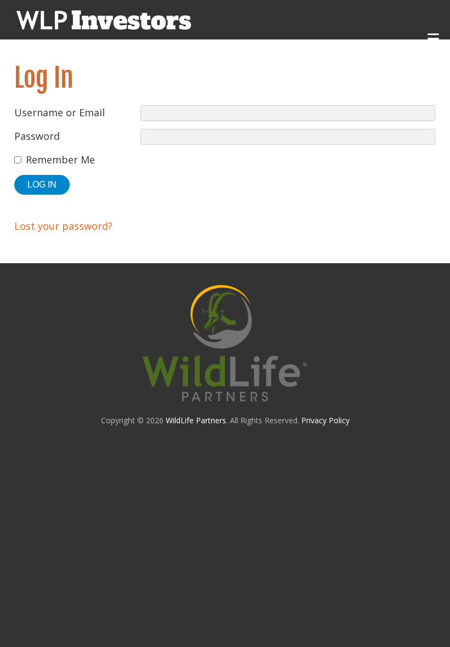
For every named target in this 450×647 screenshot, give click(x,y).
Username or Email (59, 112)
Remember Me (60, 159)
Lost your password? (63, 225)
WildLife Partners (196, 420)
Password (37, 136)
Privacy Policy (325, 420)
